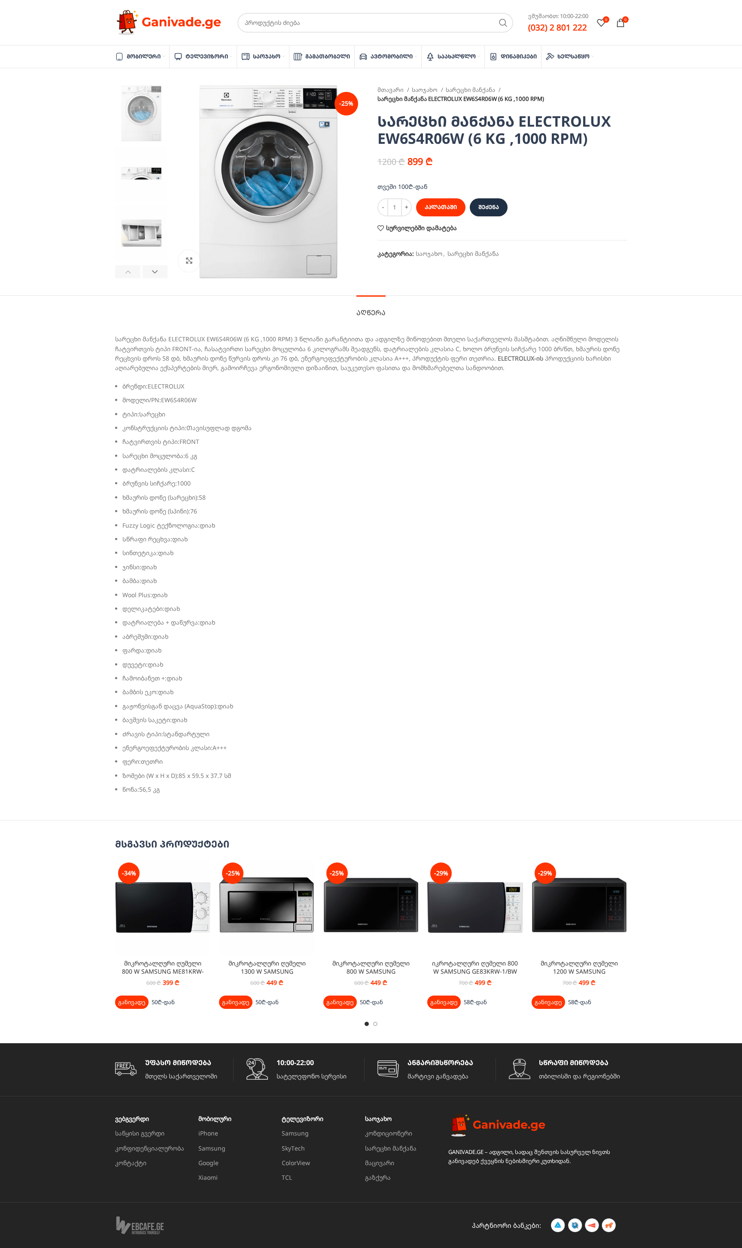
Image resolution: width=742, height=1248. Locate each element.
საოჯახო (425, 90)
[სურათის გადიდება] (189, 261)
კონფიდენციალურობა (149, 1148)
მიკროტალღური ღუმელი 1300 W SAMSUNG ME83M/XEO (267, 971)
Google (208, 1163)
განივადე (132, 1002)
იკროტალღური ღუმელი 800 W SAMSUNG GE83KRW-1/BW (475, 967)
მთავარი (391, 90)
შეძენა (488, 207)
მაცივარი (379, 1163)
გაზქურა (378, 1177)
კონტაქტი (130, 1163)
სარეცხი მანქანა (471, 90)
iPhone (208, 1133)
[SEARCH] (503, 23)
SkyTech (293, 1148)
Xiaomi (208, 1177)
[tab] (371, 308)
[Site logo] (168, 22)
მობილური (214, 1118)
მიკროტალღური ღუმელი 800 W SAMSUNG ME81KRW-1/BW (163, 971)
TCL (287, 1177)
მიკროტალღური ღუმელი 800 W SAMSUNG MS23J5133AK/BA (371, 971)
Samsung (211, 1148)
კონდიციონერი (388, 1133)
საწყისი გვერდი (139, 1133)
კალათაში (441, 207)
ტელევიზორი (302, 1118)
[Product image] (162, 907)
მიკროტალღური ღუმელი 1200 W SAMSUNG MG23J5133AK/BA (579, 971)
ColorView (296, 1163)
